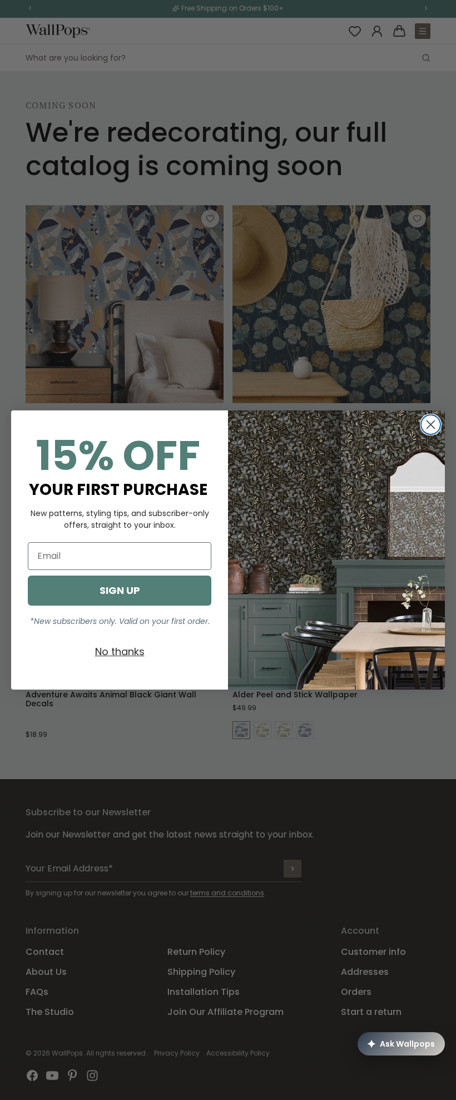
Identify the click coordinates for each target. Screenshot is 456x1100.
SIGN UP (120, 590)
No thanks (120, 651)
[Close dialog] (430, 424)
